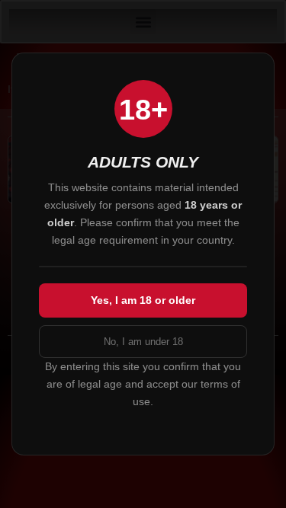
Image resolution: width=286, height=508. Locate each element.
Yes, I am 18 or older (143, 300)
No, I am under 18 (143, 341)
